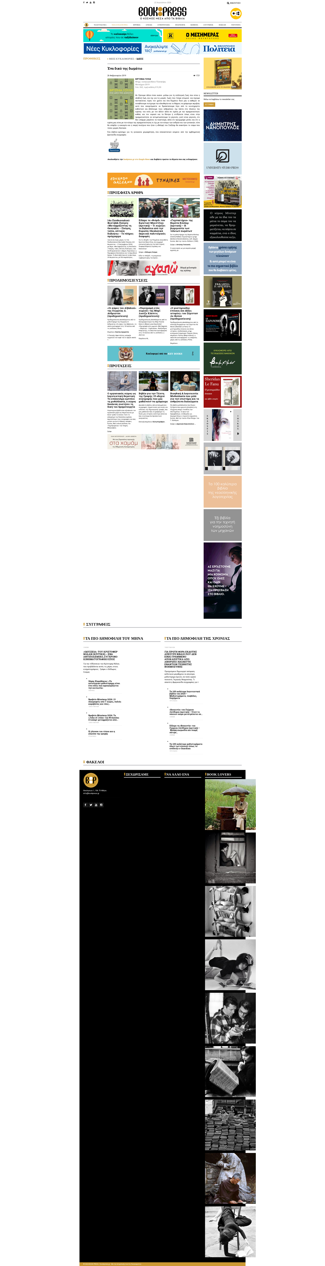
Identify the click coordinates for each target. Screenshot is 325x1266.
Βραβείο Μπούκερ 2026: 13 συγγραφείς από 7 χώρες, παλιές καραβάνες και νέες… (104, 701)
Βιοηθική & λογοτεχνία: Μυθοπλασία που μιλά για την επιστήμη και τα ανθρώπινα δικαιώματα (184, 397)
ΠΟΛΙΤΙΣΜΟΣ (180, 25)
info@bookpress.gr (91, 793)
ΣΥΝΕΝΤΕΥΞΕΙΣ (164, 25)
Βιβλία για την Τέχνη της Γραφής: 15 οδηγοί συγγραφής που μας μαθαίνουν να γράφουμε (153, 397)
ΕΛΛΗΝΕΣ (91, 690)
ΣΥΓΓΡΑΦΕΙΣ (208, 25)
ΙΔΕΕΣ (139, 58)
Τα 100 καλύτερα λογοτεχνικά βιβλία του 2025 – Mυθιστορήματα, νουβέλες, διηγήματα (184, 694)
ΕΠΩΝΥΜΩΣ (92, 736)
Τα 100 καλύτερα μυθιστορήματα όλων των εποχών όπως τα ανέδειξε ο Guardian (185, 746)
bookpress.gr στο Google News (136, 159)
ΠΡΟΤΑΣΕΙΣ (173, 701)
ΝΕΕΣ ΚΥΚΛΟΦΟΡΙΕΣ (120, 25)
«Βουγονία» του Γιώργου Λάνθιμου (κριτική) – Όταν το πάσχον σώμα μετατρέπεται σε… (185, 712)
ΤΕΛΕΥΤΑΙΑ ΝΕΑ (100, 25)
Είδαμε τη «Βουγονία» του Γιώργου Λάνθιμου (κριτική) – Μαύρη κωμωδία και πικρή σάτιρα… (184, 729)
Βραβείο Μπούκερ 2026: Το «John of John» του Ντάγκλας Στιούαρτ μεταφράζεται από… (103, 717)
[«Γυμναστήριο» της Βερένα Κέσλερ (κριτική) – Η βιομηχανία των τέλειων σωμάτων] (185, 208)
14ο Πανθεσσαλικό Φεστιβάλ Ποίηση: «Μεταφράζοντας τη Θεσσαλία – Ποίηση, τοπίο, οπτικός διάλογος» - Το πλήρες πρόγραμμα (120, 228)
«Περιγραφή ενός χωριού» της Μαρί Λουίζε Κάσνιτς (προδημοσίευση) (149, 312)
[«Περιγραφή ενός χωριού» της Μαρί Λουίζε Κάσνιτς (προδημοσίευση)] (153, 295)
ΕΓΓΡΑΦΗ (209, 104)
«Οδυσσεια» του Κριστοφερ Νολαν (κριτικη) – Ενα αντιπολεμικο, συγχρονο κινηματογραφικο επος (100, 655)
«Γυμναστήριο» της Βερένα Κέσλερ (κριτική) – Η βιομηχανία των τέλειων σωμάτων (181, 225)
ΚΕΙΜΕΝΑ (194, 25)
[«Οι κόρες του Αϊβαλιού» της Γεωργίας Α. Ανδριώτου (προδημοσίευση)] (122, 295)
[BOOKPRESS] (162, 13)
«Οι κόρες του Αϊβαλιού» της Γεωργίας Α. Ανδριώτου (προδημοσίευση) (121, 312)
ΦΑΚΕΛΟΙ (222, 25)
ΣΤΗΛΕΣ (149, 25)
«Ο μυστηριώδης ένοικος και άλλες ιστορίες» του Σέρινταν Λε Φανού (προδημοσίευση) (184, 313)
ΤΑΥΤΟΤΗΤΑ (235, 25)
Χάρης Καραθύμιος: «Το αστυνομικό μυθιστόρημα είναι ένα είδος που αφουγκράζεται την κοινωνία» (104, 684)
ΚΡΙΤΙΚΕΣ (136, 25)
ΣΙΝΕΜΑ (86, 647)
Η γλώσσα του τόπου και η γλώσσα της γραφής (101, 732)
